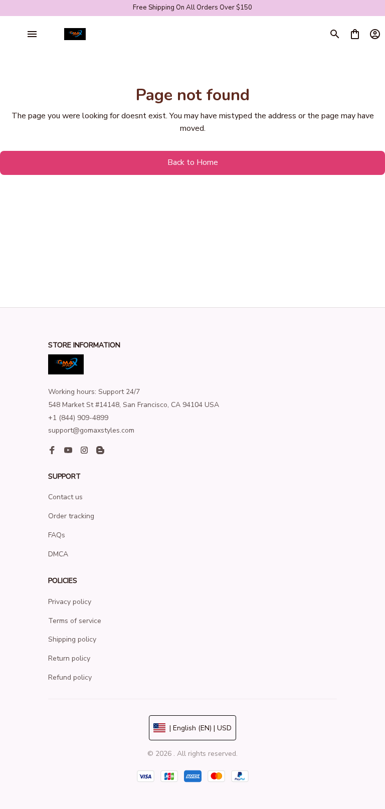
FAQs (56, 535)
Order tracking (71, 516)
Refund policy (70, 677)
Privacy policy (69, 601)
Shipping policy (72, 639)
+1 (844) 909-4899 (78, 418)
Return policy (69, 658)
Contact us (65, 497)
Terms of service (74, 621)
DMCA (58, 554)
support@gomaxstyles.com (91, 430)
